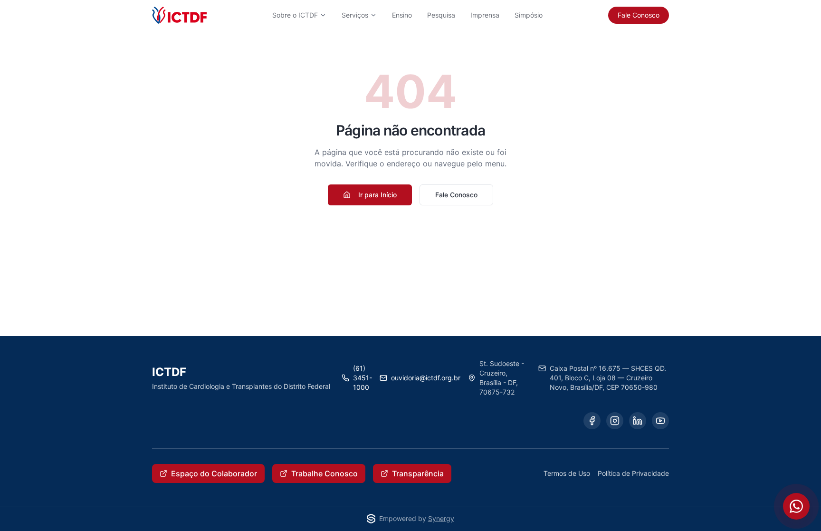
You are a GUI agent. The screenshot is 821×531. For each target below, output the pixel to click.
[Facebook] (592, 420)
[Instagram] (614, 420)
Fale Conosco (638, 15)
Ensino (402, 15)
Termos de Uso (567, 473)
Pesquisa (441, 15)
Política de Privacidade (633, 473)
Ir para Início (377, 195)
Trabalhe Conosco (324, 473)
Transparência (418, 473)
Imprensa (484, 15)
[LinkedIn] (637, 420)
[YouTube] (660, 420)
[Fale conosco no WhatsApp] (796, 506)
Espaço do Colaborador (214, 473)
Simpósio (529, 15)
